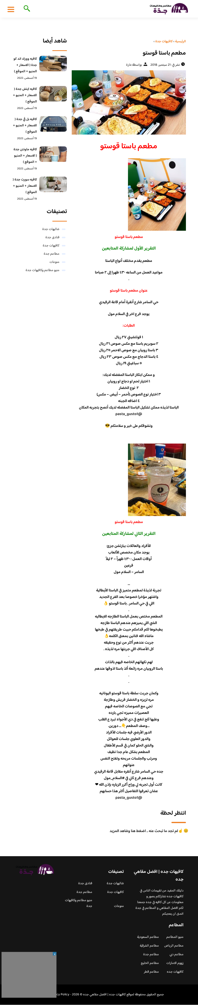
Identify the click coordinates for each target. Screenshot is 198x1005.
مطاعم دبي (177, 954)
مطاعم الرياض (174, 946)
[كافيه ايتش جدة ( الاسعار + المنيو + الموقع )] (53, 93)
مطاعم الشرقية (149, 946)
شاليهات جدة (50, 229)
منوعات (54, 262)
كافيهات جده (175, 972)
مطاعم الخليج (150, 963)
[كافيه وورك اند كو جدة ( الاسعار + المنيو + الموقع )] (53, 63)
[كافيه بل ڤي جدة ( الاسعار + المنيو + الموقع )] (53, 124)
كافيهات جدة (51, 246)
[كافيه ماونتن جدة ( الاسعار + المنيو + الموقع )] (53, 154)
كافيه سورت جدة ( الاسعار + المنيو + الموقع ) (25, 186)
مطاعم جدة (51, 254)
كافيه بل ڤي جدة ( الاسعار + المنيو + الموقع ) (25, 125)
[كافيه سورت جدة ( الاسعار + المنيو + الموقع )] (53, 184)
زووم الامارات (175, 963)
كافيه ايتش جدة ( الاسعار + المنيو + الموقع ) (25, 95)
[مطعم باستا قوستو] (129, 102)
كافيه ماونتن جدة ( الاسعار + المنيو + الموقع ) (25, 156)
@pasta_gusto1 (128, 414)
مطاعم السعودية (148, 937)
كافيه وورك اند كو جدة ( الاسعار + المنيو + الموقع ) (25, 65)
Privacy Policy (59, 995)
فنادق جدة (52, 237)
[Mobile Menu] (11, 9)
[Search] (26, 9)
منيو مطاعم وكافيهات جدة (42, 270)
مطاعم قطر (151, 972)
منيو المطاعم (175, 937)
